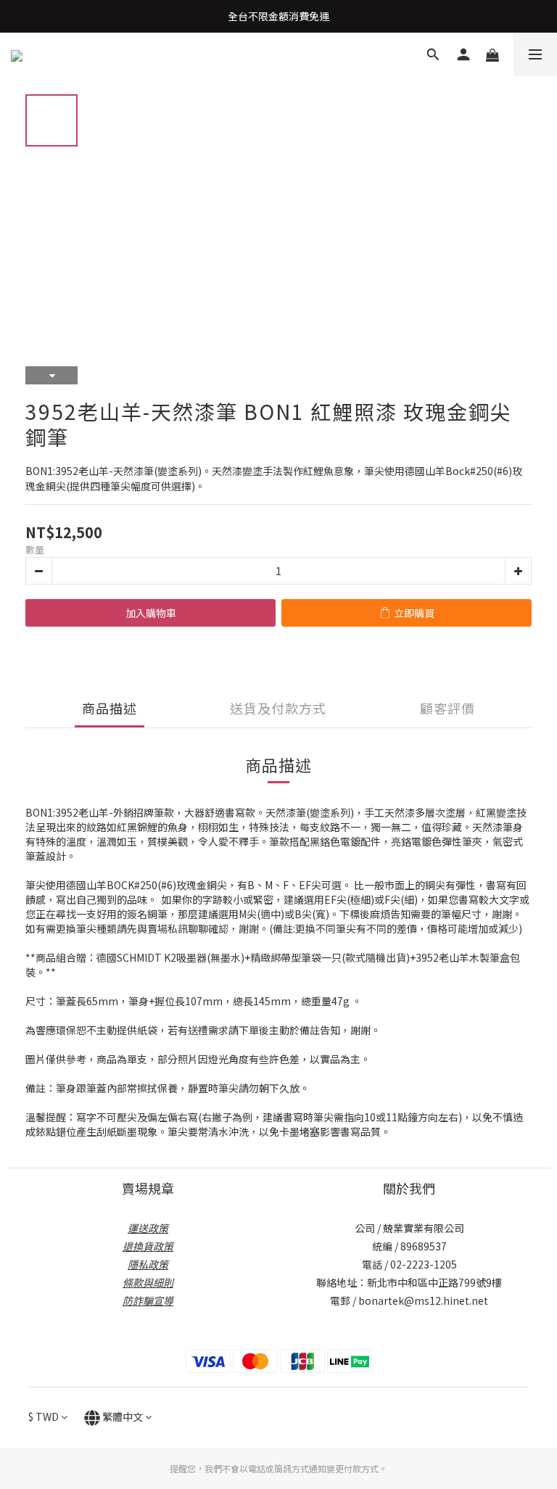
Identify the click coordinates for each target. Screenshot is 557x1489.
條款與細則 (148, 1282)
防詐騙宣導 (148, 1300)
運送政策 (148, 1228)
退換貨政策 (148, 1246)
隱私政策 (148, 1264)
